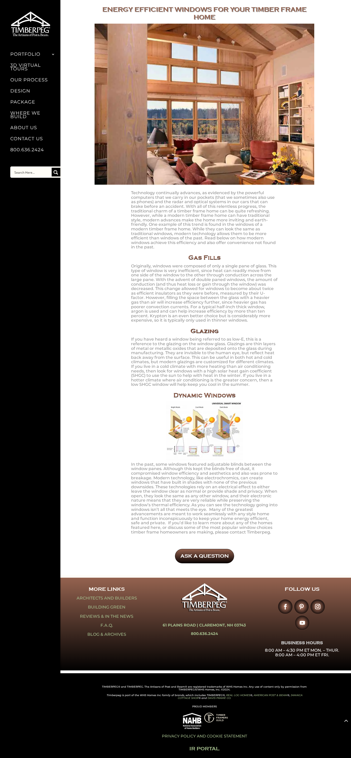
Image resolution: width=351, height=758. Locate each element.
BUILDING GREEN (106, 607)
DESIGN (20, 91)
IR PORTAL (204, 749)
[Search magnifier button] (56, 172)
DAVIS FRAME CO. (219, 698)
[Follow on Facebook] (285, 606)
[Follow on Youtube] (302, 622)
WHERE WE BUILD (25, 115)
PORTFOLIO (25, 54)
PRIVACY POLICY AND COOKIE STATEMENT (204, 736)
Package (22, 102)
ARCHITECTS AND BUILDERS (107, 598)
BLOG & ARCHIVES (106, 634)
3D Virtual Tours (25, 67)
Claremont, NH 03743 (222, 625)
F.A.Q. (106, 625)
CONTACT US (26, 139)
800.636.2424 (27, 150)
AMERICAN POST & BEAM (270, 695)
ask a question (204, 556)
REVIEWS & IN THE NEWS (106, 616)
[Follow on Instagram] (317, 606)
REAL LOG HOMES (238, 695)
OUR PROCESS (29, 80)
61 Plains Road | (181, 625)
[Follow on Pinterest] (301, 606)
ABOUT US (23, 128)
